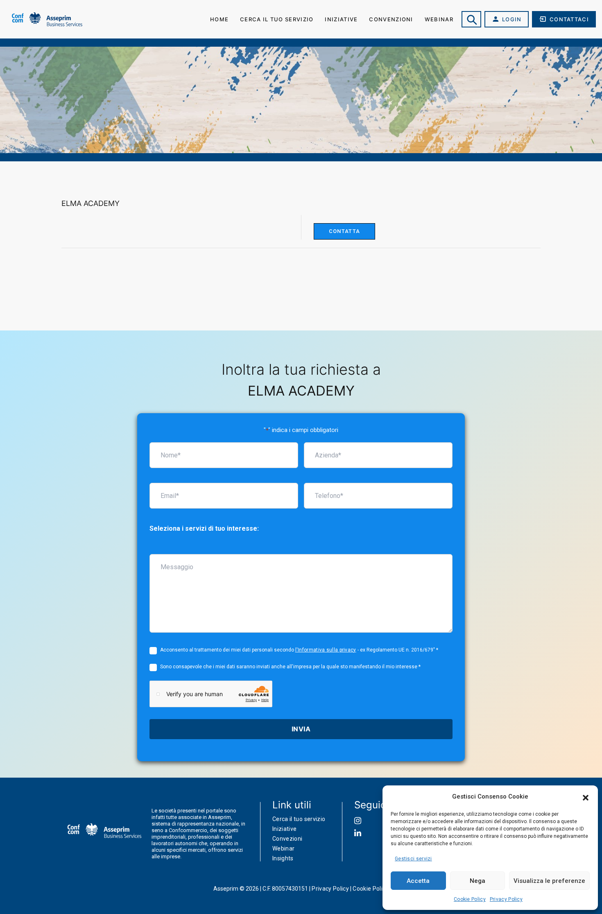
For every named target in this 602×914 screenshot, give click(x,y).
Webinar (439, 19)
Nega (477, 881)
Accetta (418, 881)
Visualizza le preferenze (549, 881)
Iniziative (341, 19)
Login (512, 19)
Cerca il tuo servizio (276, 19)
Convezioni (287, 838)
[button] (586, 797)
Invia (301, 729)
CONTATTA (344, 231)
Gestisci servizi (413, 859)
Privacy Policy (506, 899)
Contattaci (569, 19)
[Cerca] (471, 19)
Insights (283, 858)
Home (219, 19)
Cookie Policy (470, 899)
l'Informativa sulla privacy (325, 650)
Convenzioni (391, 19)
